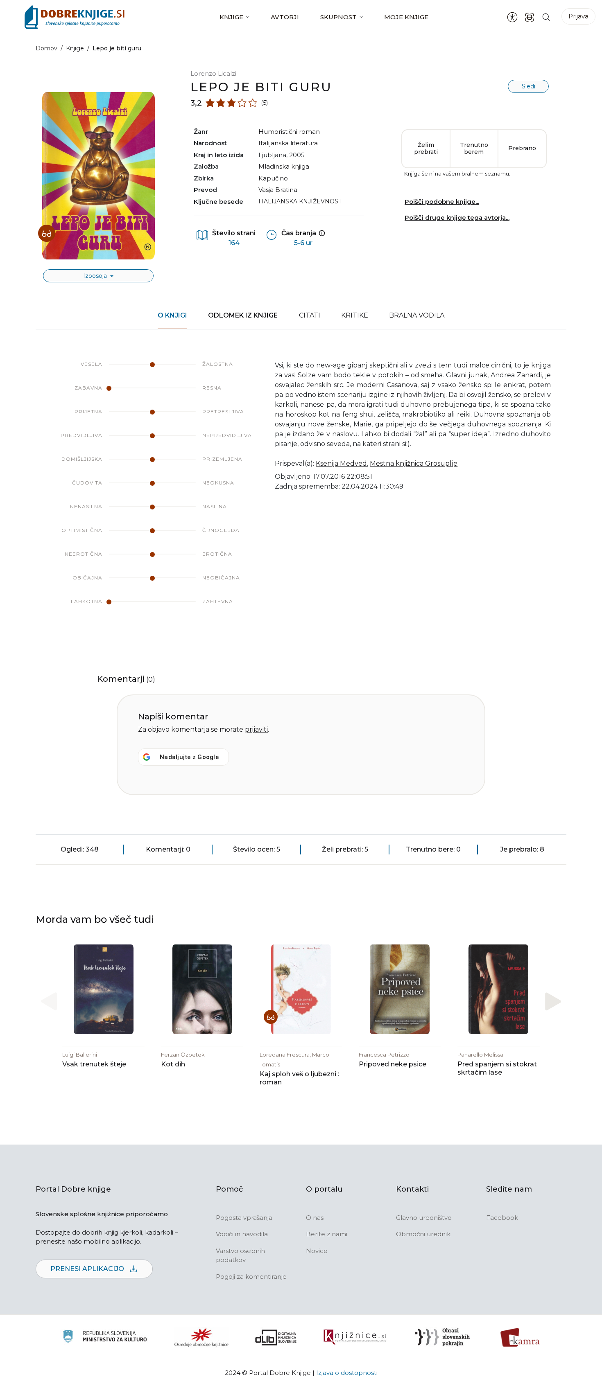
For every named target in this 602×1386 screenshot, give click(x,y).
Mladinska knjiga (283, 166)
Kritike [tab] (354, 315)
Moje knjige (406, 17)
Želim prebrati (426, 148)
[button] (553, 1001)
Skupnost (338, 17)
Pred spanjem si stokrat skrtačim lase (497, 1068)
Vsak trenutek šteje (94, 1064)
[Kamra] (520, 1337)
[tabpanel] (301, 491)
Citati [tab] (309, 315)
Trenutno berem (474, 148)
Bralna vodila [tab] (416, 315)
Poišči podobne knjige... (442, 201)
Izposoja (96, 275)
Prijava (578, 16)
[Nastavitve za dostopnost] (512, 17)
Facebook (502, 1217)
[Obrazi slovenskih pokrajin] (442, 1337)
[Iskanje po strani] (546, 17)
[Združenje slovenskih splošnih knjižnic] (355, 1337)
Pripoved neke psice (392, 1064)
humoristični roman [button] (289, 131)
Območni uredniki (424, 1234)
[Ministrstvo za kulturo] (104, 1337)
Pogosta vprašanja (244, 1217)
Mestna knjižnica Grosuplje (413, 463)
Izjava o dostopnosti (347, 1373)
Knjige (231, 17)
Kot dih (173, 1064)
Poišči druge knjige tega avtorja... (457, 217)
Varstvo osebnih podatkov (240, 1255)
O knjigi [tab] (172, 315)
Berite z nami (326, 1234)
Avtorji (285, 17)
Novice (317, 1251)
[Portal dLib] (276, 1337)
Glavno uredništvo (424, 1217)
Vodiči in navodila (242, 1234)
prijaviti (256, 729)
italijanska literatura (288, 143)
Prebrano (522, 148)
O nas (315, 1217)
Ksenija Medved (341, 463)
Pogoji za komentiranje (251, 1276)
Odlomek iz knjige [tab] (243, 315)
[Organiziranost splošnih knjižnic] (201, 1337)
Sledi (528, 86)
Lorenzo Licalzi (213, 73)
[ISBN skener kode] (529, 17)
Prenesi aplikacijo (88, 1269)
